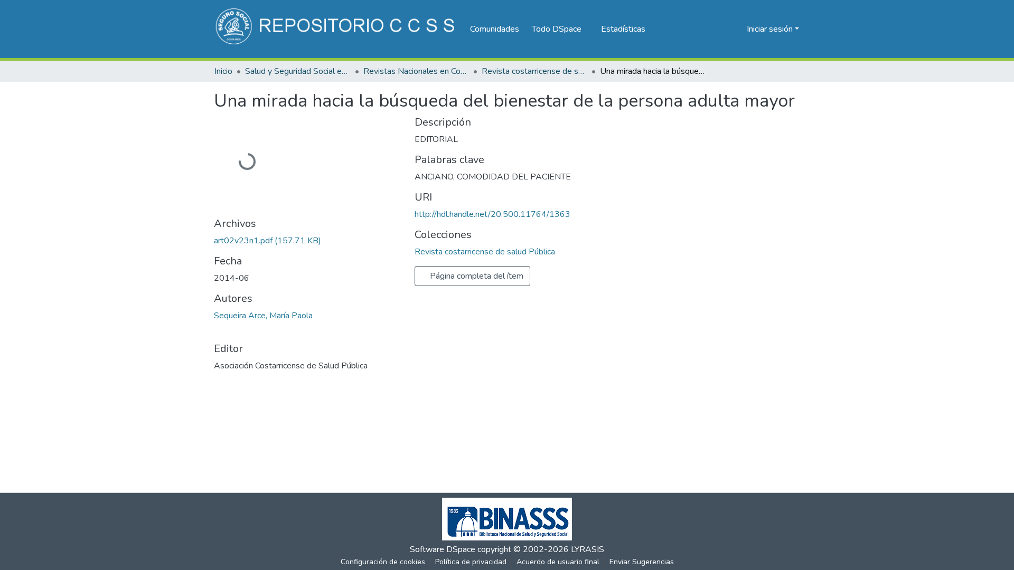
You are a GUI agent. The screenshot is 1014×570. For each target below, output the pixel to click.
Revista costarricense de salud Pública (534, 71)
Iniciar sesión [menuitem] (770, 29)
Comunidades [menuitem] (494, 29)
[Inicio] (336, 29)
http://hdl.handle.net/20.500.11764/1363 (492, 214)
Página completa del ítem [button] (475, 276)
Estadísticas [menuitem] (623, 29)
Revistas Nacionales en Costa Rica (416, 71)
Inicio (223, 71)
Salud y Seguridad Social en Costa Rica (298, 71)
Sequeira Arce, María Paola (263, 315)
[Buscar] (721, 29)
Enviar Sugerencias (641, 562)
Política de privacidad (470, 562)
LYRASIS (587, 549)
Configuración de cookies (383, 562)
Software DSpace (442, 549)
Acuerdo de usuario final (558, 562)
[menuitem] (560, 29)
